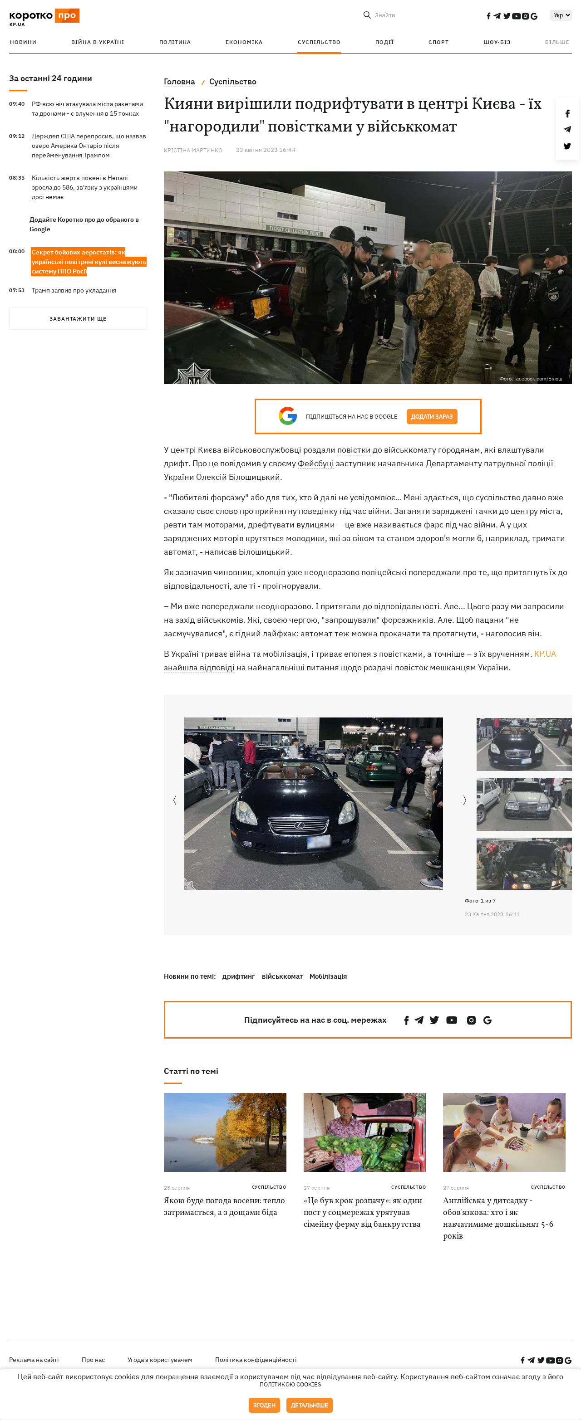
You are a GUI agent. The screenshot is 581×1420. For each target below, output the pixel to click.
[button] (465, 801)
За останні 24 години (50, 78)
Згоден (264, 1405)
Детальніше (309, 1405)
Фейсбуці (316, 463)
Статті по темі (191, 1071)
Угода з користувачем (160, 1360)
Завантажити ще (78, 318)
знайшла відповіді (199, 667)
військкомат (282, 976)
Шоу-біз (497, 42)
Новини (23, 42)
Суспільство (319, 42)
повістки (354, 449)
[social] (488, 16)
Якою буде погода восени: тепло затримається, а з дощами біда (224, 1207)
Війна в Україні (97, 42)
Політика (175, 42)
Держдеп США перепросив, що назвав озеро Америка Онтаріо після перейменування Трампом (89, 145)
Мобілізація (328, 976)
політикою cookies (290, 1384)
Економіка (244, 42)
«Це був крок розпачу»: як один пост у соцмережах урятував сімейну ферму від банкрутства (363, 1213)
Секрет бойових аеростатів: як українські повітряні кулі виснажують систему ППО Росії (89, 261)
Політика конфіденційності (256, 1360)
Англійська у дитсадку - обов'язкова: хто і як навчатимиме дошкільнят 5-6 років (498, 1219)
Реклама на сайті (34, 1360)
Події (384, 42)
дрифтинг (238, 976)
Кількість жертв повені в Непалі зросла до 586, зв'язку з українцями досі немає (85, 187)
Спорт (438, 42)
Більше (557, 42)
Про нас (93, 1360)
